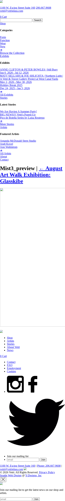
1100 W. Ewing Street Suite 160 (17, 7)
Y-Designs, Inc (33, 475)
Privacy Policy (47, 472)
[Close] (3, 479)
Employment (14, 368)
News (10, 350)
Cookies (11, 371)
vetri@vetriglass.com (11, 10)
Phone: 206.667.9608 (49, 465)
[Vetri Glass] (1, 1)
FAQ (9, 365)
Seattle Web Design (10, 475)
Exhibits (4, 56)
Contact (4, 159)
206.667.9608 (43, 7)
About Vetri (13, 347)
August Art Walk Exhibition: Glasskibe (31, 174)
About (3, 156)
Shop (3, 23)
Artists (3, 127)
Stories (3, 97)
